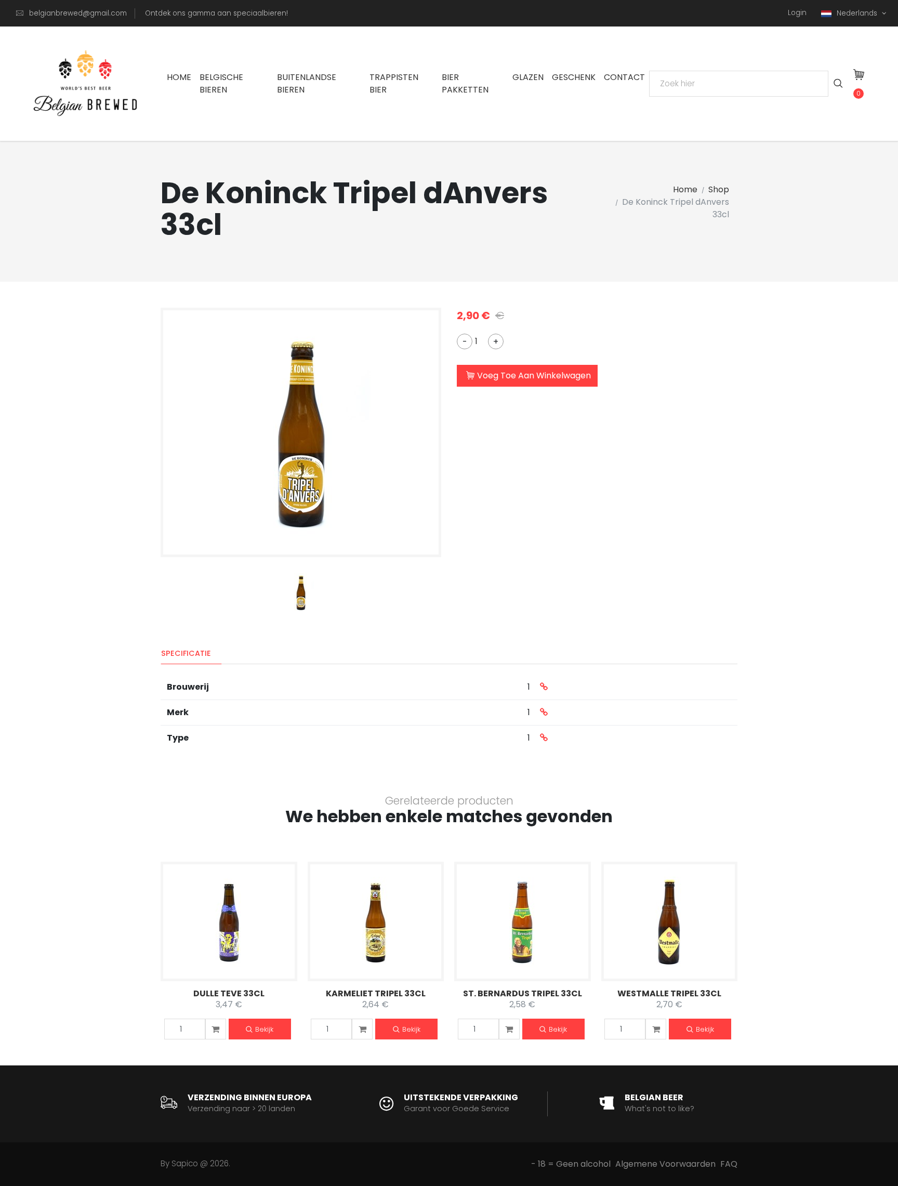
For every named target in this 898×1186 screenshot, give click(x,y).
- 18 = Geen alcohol (571, 1164)
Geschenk (574, 77)
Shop (718, 189)
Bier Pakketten (465, 83)
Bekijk (264, 1029)
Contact (624, 77)
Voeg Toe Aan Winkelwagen (534, 375)
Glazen (528, 77)
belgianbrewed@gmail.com (78, 13)
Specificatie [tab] (186, 653)
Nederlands (858, 13)
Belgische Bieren (221, 83)
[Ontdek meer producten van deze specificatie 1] (544, 687)
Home (179, 77)
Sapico (184, 1163)
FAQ (728, 1164)
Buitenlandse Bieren (306, 83)
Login (797, 13)
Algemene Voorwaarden (665, 1164)
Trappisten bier (393, 83)
